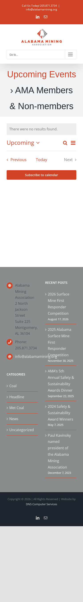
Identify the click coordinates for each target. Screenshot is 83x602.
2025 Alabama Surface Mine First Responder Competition (59, 342)
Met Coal (16, 407)
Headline (16, 396)
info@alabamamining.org (41, 9)
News (13, 418)
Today (41, 159)
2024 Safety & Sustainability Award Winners (60, 413)
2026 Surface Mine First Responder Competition (58, 304)
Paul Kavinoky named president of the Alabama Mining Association (59, 451)
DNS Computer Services (41, 504)
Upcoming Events (41, 74)
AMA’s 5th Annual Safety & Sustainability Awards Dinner (61, 380)
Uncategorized (21, 429)
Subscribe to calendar (41, 175)
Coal (13, 385)
